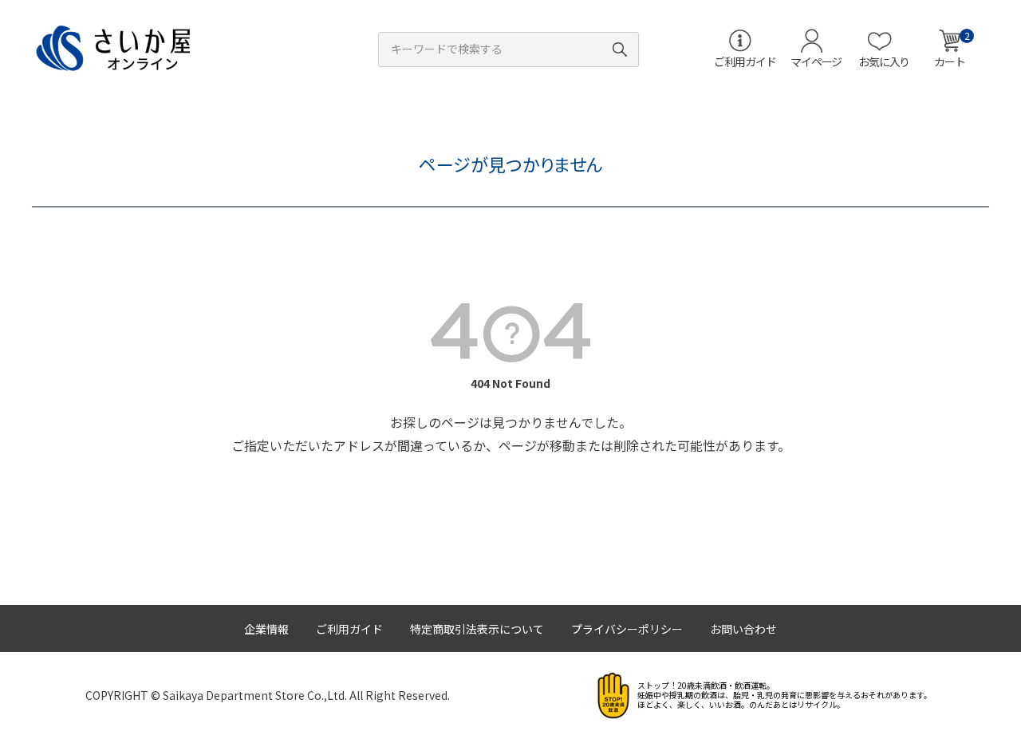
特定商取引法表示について (477, 629)
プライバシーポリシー (627, 629)
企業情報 (266, 629)
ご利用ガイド (349, 629)
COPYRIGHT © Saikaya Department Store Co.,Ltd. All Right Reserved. (267, 695)
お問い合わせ (743, 629)
